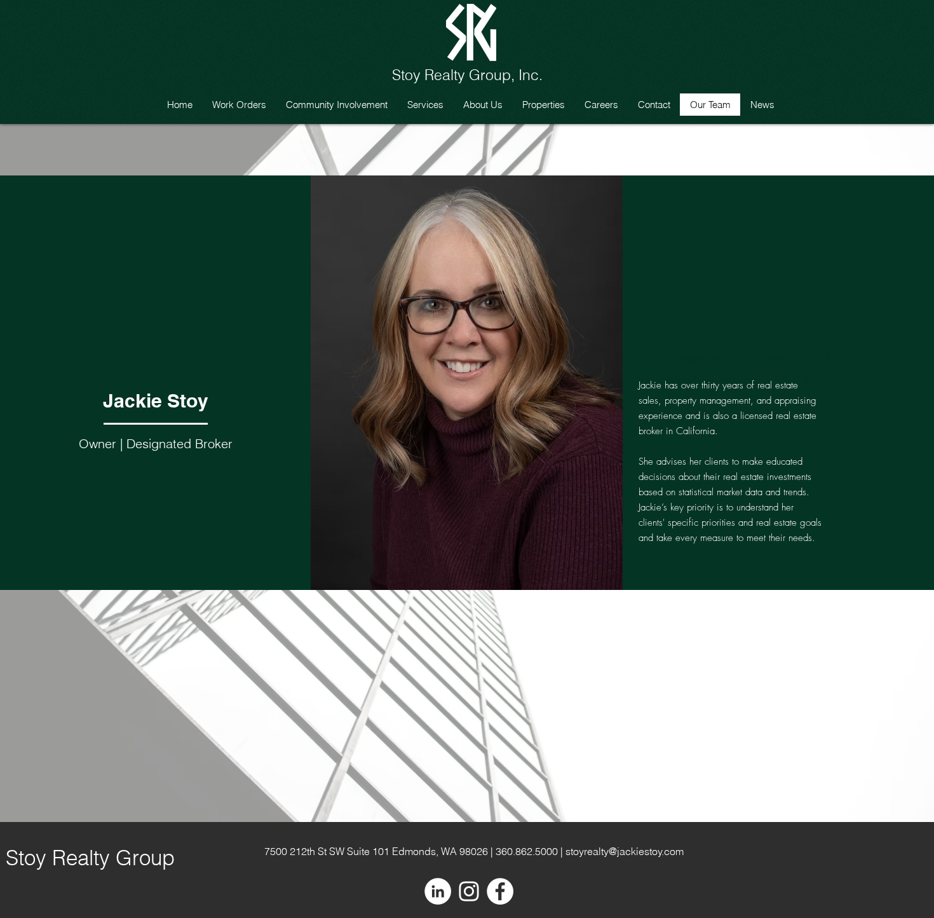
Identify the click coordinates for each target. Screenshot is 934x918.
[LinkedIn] (437, 891)
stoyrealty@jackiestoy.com (624, 851)
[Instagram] (469, 891)
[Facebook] (500, 891)
